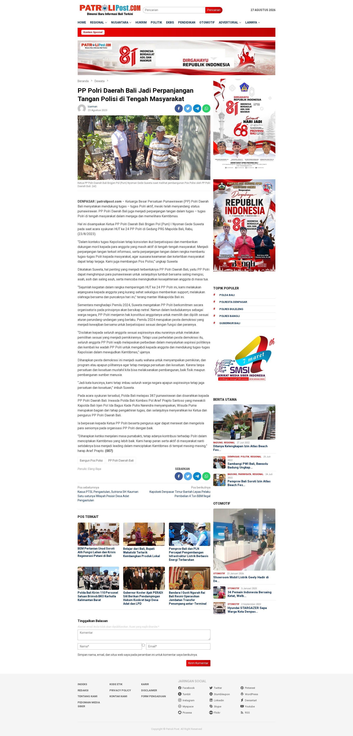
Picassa (187, 712)
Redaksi (83, 690)
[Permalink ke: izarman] (82, 108)
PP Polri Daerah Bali (121, 460)
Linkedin (219, 700)
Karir (145, 684)
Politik (245, 456)
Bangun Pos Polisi (91, 460)
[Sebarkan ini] (179, 108)
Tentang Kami (87, 696)
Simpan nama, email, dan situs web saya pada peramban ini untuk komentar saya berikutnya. (138, 654)
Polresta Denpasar (233, 301)
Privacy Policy (120, 690)
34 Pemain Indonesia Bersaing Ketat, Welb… (249, 594)
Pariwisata (244, 474)
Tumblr (187, 694)
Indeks (82, 684)
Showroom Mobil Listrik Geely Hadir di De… (241, 579)
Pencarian (213, 10)
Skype (217, 706)
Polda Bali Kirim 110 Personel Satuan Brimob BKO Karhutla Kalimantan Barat (98, 596)
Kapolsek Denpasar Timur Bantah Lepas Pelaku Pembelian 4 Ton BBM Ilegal (180, 492)
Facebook (189, 687)
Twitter (218, 687)
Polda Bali (227, 295)
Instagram (188, 700)
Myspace (188, 706)
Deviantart (251, 700)
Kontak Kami (118, 696)
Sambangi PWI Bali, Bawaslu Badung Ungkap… (248, 465)
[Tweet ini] (188, 108)
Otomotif (219, 573)
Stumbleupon (222, 694)
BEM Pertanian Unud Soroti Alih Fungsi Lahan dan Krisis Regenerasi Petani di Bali (97, 552)
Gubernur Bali (229, 323)
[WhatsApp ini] (206, 108)
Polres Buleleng (231, 309)
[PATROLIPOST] (110, 9)
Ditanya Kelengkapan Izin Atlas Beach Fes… (240, 448)
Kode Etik (115, 684)
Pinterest (250, 687)
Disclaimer (149, 690)
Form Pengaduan (153, 696)
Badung (218, 442)
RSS (247, 712)
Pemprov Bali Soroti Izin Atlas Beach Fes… (249, 483)
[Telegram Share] (197, 108)
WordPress (251, 694)
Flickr (217, 712)
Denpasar (233, 456)
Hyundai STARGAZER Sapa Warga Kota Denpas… (247, 609)
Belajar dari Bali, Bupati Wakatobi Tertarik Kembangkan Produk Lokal (141, 552)
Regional (229, 442)
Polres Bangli (229, 316)
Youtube (250, 706)
